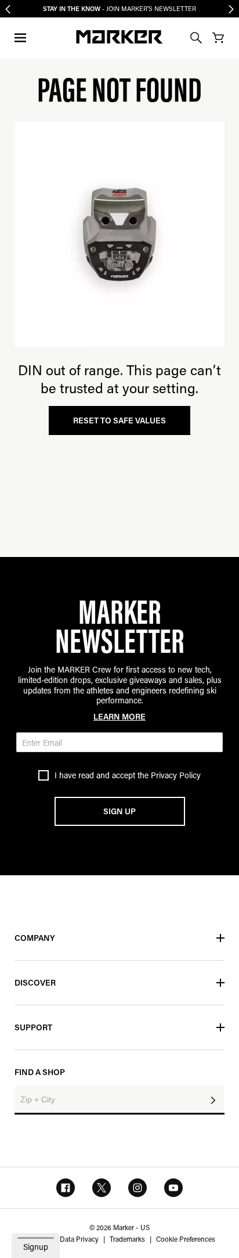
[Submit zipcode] (212, 1100)
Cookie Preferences (185, 1238)
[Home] (119, 37)
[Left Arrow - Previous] (8, 9)
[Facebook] (65, 1187)
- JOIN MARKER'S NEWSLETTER (119, 9)
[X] (101, 1187)
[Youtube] (173, 1187)
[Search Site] (196, 37)
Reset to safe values (119, 420)
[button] (20, 37)
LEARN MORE (119, 716)
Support (33, 1027)
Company (35, 937)
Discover (35, 982)
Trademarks (127, 1238)
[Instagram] (137, 1187)
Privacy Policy (176, 775)
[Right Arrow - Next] (231, 9)
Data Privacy (79, 1238)
